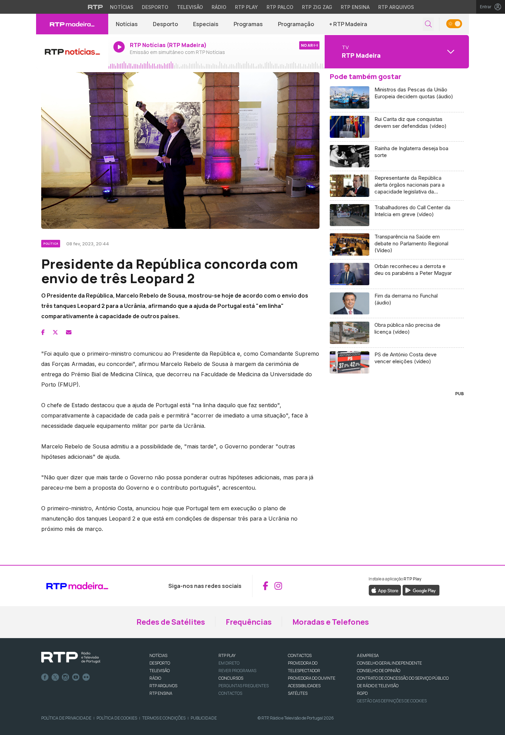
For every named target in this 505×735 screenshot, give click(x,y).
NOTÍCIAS (158, 655)
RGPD (362, 693)
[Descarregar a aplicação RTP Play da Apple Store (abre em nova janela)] (385, 589)
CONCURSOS (230, 678)
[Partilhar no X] (55, 332)
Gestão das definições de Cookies (392, 701)
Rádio (219, 7)
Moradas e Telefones (330, 622)
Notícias (121, 7)
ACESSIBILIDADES (304, 686)
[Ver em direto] (72, 51)
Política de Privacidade (66, 718)
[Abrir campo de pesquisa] (428, 24)
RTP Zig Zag (317, 7)
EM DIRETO (228, 663)
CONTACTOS (300, 655)
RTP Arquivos (396, 7)
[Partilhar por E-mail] (68, 332)
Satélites (297, 693)
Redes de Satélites (170, 622)
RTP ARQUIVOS (163, 686)
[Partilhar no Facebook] (43, 332)
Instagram (65, 677)
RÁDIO (155, 678)
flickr (86, 677)
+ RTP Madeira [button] (348, 24)
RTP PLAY (227, 655)
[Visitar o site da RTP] (95, 7)
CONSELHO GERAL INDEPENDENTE (389, 663)
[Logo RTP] (70, 658)
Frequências (249, 622)
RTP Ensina (355, 7)
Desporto (155, 7)
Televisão (190, 7)
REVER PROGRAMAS (237, 670)
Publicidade (204, 718)
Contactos (230, 693)
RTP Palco (280, 7)
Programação (296, 24)
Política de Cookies (117, 718)
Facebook (45, 677)
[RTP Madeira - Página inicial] (72, 24)
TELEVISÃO (159, 670)
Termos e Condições (164, 718)
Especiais (205, 24)
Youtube (76, 677)
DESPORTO (159, 663)
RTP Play (246, 7)
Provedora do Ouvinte (311, 678)
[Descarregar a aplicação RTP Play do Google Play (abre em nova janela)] (421, 589)
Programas (248, 24)
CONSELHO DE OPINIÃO (378, 670)
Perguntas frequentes (243, 686)
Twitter (55, 677)
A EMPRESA (368, 655)
